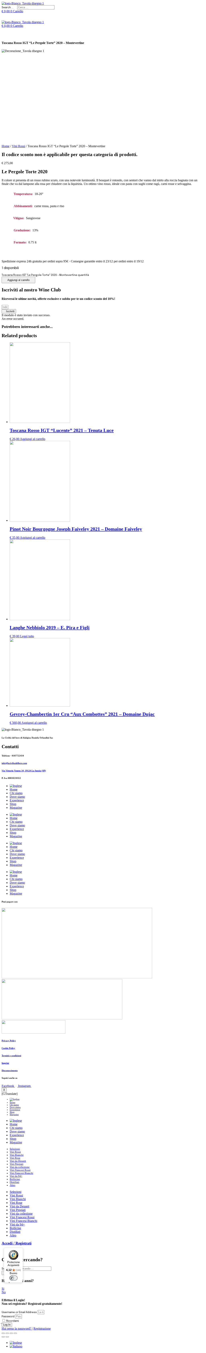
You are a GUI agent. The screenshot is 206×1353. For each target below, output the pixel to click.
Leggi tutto (27, 636)
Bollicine (15, 1179)
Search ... (7, 7)
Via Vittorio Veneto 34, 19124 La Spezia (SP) (24, 770)
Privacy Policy (9, 1040)
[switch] (13, 1278)
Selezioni (15, 1148)
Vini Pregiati (16, 1164)
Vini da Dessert (18, 1161)
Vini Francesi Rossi (20, 1170)
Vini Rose (15, 1158)
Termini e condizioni (11, 1055)
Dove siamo (17, 796)
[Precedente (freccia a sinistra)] (3, 1336)
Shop (13, 804)
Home (5, 146)
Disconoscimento (10, 1070)
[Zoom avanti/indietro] (15, 1333)
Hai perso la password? (17, 1328)
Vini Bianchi (17, 1155)
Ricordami (12, 1321)
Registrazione (42, 1328)
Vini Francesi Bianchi (21, 1173)
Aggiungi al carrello (18, 280)
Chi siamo (16, 793)
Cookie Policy (8, 1048)
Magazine (16, 807)
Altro (12, 1185)
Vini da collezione (20, 1167)
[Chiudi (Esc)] (3, 1333)
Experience (17, 800)
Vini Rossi (18, 146)
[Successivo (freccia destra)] (7, 1336)
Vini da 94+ (16, 1176)
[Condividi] (7, 1333)
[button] (9, 311)
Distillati (14, 1182)
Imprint (5, 1063)
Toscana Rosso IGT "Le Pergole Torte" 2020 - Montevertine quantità (45, 275)
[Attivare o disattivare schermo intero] (11, 1333)
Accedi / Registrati (16, 1243)
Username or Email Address (19, 1312)
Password (8, 1316)
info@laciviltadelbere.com (14, 763)
